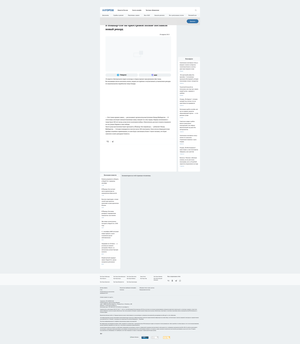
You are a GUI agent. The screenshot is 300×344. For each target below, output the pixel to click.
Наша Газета (143, 276)
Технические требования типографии (128, 287)
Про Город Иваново (158, 276)
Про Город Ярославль (131, 276)
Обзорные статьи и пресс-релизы (147, 287)
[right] (198, 15)
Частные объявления (152, 10)
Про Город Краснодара (132, 282)
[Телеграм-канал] (121, 75)
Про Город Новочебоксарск (119, 276)
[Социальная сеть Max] (155, 75)
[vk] (107, 141)
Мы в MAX (147, 15)
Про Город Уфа (143, 278)
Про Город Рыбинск (131, 278)
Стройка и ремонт (118, 15)
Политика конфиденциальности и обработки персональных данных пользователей (118, 321)
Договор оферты (103, 287)
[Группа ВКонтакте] (168, 280)
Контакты (122, 289)
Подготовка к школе (133, 15)
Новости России (123, 10)
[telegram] (113, 141)
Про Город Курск (117, 278)
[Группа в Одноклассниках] (172, 280)
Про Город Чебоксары (105, 276)
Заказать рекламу (159, 15)
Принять (192, 21)
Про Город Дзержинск (105, 282)
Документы (105, 15)
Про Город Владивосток (118, 282)
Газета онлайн (136, 10)
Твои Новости (103, 278)
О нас (101, 289)
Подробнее (141, 319)
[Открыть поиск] (195, 10)
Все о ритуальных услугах (176, 15)
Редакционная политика (145, 289)
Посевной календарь (194, 15)
